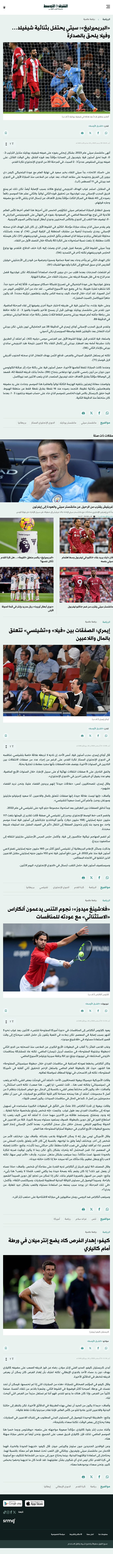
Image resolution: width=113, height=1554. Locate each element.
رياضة (68, 1218)
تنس (94, 1218)
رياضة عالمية (89, 19)
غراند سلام (81, 1218)
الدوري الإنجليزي (61, 887)
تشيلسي (43, 887)
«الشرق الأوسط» (96, 125)
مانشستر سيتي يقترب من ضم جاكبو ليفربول (90, 606)
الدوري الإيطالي (63, 1486)
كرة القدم (79, 887)
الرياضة (106, 19)
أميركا (57, 1218)
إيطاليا (47, 1486)
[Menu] (108, 7)
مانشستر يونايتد (68, 422)
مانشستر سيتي (88, 422)
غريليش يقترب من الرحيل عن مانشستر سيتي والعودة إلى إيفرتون (73, 507)
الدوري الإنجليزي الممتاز (43, 422)
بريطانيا (22, 422)
